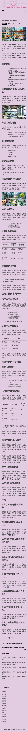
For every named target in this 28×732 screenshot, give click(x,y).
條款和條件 (5, 719)
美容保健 (4, 705)
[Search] (25, 11)
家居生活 (4, 694)
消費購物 (4, 703)
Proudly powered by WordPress (10, 729)
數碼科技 (4, 701)
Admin (20, 23)
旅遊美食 (4, 708)
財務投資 (4, 23)
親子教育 (4, 698)
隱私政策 (4, 721)
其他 (3, 712)
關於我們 (4, 714)
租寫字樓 (12, 44)
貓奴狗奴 (4, 696)
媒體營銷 (4, 691)
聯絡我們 (4, 717)
